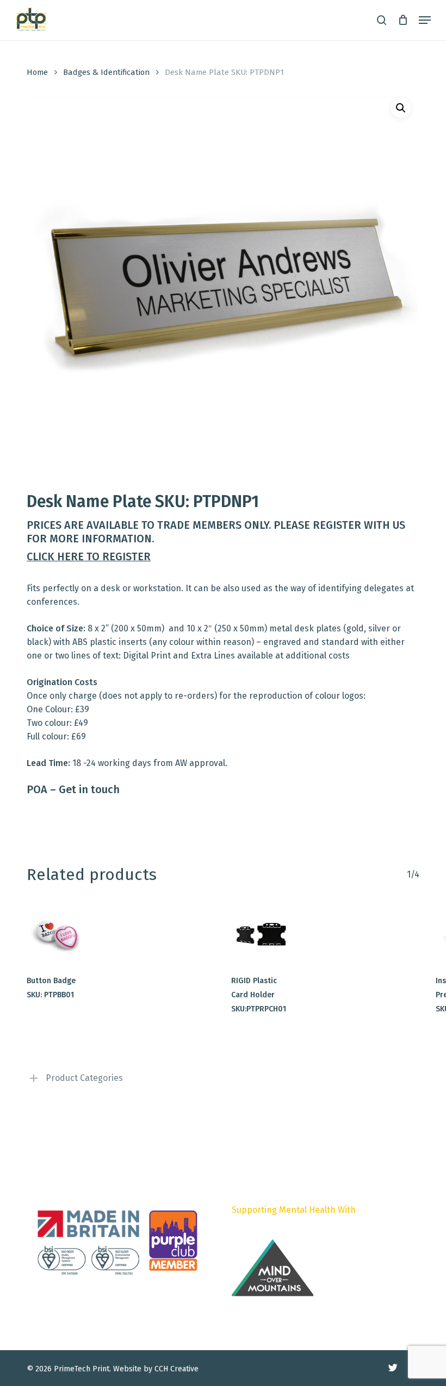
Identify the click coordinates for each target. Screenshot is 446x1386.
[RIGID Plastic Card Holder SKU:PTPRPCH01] (261, 934)
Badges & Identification (106, 72)
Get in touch (89, 789)
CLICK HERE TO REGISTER (89, 556)
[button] (425, 20)
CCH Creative (176, 1369)
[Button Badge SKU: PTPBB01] (57, 934)
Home (37, 72)
